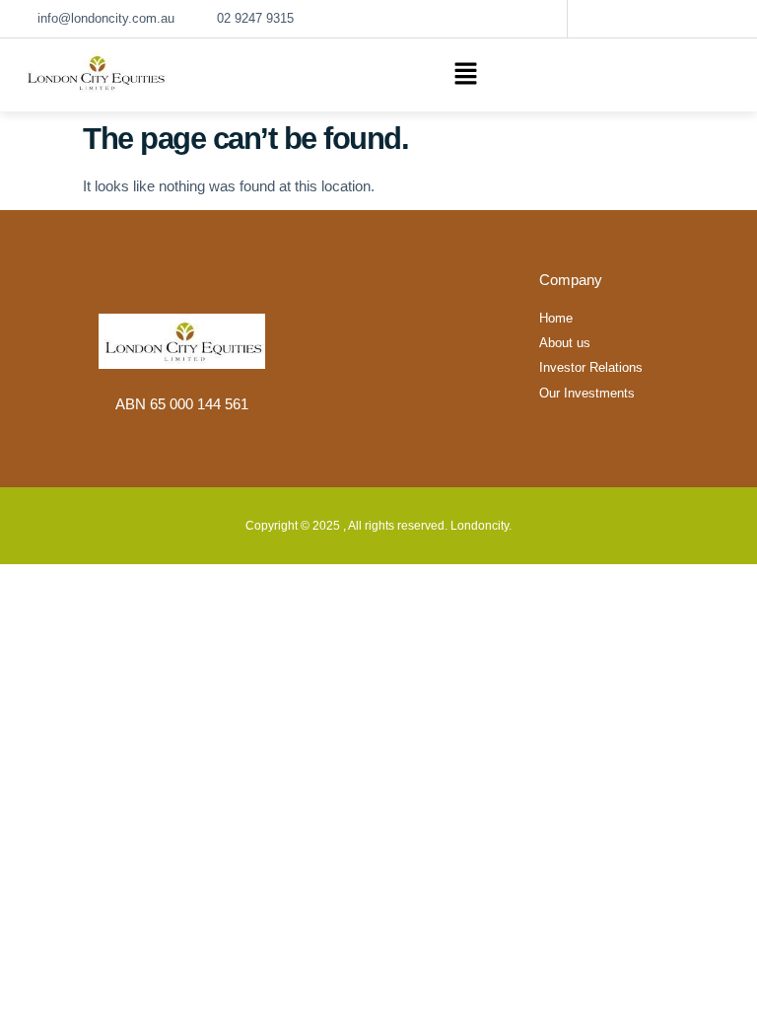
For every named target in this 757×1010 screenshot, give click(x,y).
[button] (465, 75)
